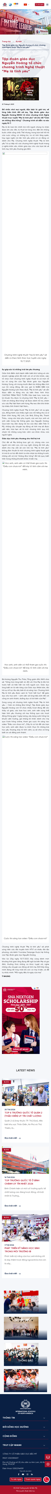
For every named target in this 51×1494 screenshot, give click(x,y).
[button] (27, 5)
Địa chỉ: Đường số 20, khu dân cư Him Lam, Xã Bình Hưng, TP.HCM (24, 1463)
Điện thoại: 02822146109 (13, 1469)
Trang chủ (6, 42)
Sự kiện (19, 42)
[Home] (12, 5)
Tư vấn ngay (39, 4)
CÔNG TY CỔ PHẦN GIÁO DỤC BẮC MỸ (20, 1454)
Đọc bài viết (11, 1138)
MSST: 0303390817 (10, 1458)
